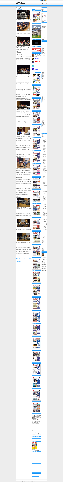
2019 (42, 240)
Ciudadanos (43, 52)
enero (43, 237)
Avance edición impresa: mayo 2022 (44, 221)
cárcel (42, 51)
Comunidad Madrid (43, 55)
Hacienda (43, 79)
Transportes (43, 122)
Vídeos (22, 5)
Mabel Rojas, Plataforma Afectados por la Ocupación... (44, 163)
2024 (42, 136)
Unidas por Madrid (43, 124)
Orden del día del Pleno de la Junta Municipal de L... (44, 204)
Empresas (43, 72)
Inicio (24, 258)
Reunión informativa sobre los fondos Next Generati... (44, 154)
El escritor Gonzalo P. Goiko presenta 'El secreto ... (45, 225)
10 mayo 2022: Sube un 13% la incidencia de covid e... (45, 203)
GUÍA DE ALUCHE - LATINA (21, 2)
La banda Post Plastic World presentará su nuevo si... (44, 146)
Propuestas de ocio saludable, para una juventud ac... (44, 179)
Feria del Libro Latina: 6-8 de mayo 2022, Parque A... (45, 223)
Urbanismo (43, 126)
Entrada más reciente (18, 258)
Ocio (42, 104)
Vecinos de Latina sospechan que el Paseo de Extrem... (44, 149)
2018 (42, 241)
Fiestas (42, 77)
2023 (42, 137)
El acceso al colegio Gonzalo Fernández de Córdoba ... (44, 196)
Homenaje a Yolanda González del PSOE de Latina (44, 206)
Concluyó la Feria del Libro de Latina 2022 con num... (45, 214)
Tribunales (43, 123)
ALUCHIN (43, 46)
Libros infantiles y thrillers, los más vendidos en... (44, 217)
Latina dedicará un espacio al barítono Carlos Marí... (45, 185)
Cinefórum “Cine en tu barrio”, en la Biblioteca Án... (45, 231)
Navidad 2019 (43, 95)
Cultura (19, 5)
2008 (42, 250)
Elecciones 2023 (43, 70)
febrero (43, 236)
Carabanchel (43, 50)
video (42, 128)
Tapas (42, 121)
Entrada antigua (30, 258)
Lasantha (25, 481)
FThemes (20, 481)
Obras (42, 103)
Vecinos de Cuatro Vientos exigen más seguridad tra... (44, 187)
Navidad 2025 (43, 101)
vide (42, 127)
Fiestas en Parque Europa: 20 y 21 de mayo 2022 (45, 172)
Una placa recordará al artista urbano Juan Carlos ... (44, 198)
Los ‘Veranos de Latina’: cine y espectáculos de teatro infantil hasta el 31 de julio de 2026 (38, 66)
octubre (43, 140)
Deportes (25, 5)
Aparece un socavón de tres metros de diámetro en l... (44, 212)
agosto (43, 142)
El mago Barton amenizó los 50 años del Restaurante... (44, 152)
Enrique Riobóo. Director (44, 256)
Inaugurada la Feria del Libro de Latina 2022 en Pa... (45, 219)
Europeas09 (43, 76)
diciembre (44, 138)
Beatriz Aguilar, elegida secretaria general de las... (44, 208)
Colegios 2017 (43, 53)
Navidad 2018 (43, 94)
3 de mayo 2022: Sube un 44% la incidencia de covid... (44, 227)
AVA (42, 47)
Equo (42, 74)
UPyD (42, 125)
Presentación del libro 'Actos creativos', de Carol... (45, 171)
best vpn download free (40, 481)
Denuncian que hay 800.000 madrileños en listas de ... (44, 160)
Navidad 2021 (43, 97)
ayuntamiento (43, 48)
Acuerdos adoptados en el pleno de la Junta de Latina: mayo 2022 (22, 8)
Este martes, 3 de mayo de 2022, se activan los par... (44, 233)
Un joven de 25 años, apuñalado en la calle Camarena (45, 216)
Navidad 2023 (43, 99)
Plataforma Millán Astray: (38, 55)
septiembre (44, 141)
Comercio (43, 54)
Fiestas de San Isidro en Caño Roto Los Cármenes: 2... (45, 174)
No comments (20, 9)
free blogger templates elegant (35, 481)
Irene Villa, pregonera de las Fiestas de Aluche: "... (45, 158)
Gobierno (43, 78)
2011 (42, 247)
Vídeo (42, 129)
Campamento (43, 49)
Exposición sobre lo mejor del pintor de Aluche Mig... (45, 210)
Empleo (42, 71)
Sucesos (43, 120)
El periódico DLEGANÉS (34, 471)
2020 (42, 239)
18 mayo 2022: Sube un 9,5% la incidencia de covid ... (45, 181)
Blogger (38, 450)
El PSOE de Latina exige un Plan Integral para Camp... (44, 200)
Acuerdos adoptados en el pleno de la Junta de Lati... (44, 189)
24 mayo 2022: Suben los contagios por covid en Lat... (45, 165)
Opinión (42, 105)
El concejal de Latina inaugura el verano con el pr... (45, 191)
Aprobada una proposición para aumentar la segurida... (44, 169)
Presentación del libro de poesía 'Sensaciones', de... (45, 177)
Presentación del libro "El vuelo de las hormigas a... (45, 166)
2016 (42, 243)
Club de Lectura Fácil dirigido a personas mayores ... (45, 229)
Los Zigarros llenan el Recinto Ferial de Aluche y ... (45, 156)
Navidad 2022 (43, 98)
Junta (18, 9)
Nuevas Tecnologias (44, 102)
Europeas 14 (43, 75)
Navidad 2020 (43, 96)
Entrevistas (43, 73)
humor (42, 80)
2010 (42, 248)
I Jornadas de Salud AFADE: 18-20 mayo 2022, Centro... (44, 183)
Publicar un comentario (19, 261)
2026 (42, 134)
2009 (42, 249)
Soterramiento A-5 (43, 119)
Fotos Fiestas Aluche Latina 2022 (45, 150)
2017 (42, 242)
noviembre (44, 139)
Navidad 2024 (43, 100)
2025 (42, 135)
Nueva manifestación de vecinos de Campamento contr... (45, 194)
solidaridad (43, 118)
